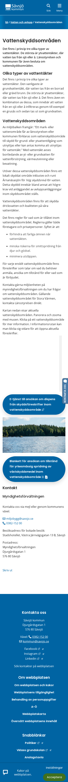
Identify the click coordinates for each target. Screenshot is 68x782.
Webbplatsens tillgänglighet (34, 692)
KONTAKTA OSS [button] (65, 393)
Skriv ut (7, 570)
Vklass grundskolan (34, 750)
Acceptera (54, 777)
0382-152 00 (14, 523)
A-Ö (34, 707)
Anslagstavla (34, 757)
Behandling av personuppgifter (34, 700)
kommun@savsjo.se (36, 641)
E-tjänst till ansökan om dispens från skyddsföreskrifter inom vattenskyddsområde (37, 405)
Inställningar (54, 768)
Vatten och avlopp (21, 22)
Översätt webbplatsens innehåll (34, 721)
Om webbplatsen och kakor (34, 685)
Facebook (34, 649)
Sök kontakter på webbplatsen (34, 666)
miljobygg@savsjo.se (19, 519)
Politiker (34, 743)
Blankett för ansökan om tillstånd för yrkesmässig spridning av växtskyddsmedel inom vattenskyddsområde (37, 470)
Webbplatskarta (34, 714)
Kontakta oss (34, 612)
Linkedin (34, 659)
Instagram (34, 654)
